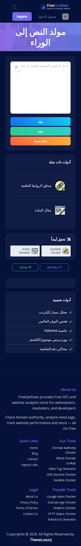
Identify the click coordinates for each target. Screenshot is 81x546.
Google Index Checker (61, 496)
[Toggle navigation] (14, 7)
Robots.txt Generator (62, 519)
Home (34, 448)
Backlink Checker (65, 480)
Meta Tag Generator (62, 469)
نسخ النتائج (53, 267)
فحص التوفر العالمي (52, 321)
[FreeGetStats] (50, 7)
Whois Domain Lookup (66, 460)
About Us (32, 496)
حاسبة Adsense (55, 330)
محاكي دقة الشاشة (53, 348)
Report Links (29, 465)
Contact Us (30, 514)
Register (22, 16)
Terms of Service (27, 508)
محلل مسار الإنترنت (53, 312)
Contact (32, 459)
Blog (35, 453)
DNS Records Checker (61, 474)
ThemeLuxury (41, 539)
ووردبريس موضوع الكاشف (48, 339)
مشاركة (23, 267)
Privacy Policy (29, 502)
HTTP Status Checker (62, 514)
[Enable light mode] (65, 16)
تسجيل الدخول (47, 16)
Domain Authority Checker (64, 450)
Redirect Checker (65, 508)
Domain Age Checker (62, 502)
